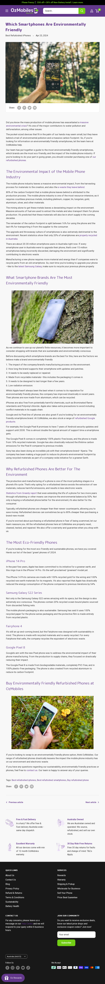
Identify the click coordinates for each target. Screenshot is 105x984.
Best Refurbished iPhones (18, 35)
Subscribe (66, 942)
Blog (7, 884)
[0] (97, 11)
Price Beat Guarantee (67, 897)
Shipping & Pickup (66, 884)
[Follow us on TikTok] (28, 968)
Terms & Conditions (14, 897)
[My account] (91, 10)
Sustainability (11, 902)
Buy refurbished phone (78, 780)
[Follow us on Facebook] (7, 968)
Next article (91, 802)
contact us (32, 770)
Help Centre (27, 923)
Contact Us (10, 879)
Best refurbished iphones (24, 780)
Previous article (16, 802)
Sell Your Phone (64, 893)
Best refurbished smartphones (51, 780)
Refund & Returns (13, 893)
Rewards (61, 875)
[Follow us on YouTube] (23, 968)
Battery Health (12, 906)
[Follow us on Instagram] (12, 968)
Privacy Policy (12, 888)
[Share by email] (35, 108)
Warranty (61, 879)
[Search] (81, 11)
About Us (9, 875)
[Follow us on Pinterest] (18, 968)
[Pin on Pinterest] (24, 108)
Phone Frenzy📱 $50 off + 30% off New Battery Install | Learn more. (52, 2)
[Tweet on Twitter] (29, 108)
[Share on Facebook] (19, 108)
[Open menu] (6, 11)
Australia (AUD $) (14, 956)
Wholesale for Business (68, 888)
